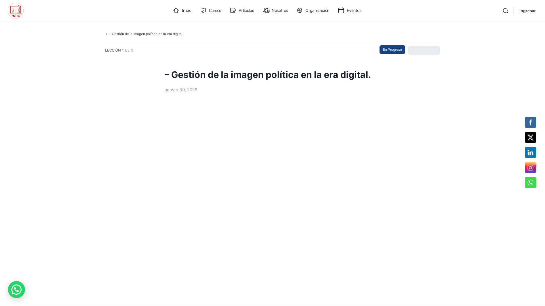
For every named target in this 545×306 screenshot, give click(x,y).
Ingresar (527, 10)
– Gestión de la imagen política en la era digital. (146, 34)
